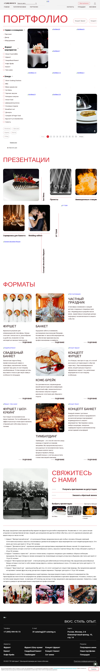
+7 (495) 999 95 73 (10, 3)
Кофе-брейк (9, 655)
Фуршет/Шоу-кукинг (33, 647)
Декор (7, 37)
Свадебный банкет (32, 651)
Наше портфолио (87, 651)
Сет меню (49, 655)
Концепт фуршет (52, 647)
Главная (6, 7)
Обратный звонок (84, 3)
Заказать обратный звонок (84, 495)
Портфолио (34, 7)
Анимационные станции (87, 517)
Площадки (81, 7)
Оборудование (10, 40)
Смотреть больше (90, 504)
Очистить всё (13, 148)
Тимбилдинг (29, 655)
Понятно (93, 669)
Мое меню (92, 7)
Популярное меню (19, 7)
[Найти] (36, 3)
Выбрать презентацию (62, 504)
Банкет (7, 651)
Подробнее (27, 342)
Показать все (13, 142)
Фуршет (7, 647)
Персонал (8, 34)
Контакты (70, 7)
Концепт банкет (52, 651)
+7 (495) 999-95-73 (12, 632)
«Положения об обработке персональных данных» (65, 668)
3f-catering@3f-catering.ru (44, 632)
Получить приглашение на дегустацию (79, 489)
